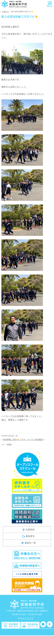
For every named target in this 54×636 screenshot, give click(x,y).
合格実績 (30, 529)
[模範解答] (27, 516)
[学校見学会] (30, 625)
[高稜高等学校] (14, 4)
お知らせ (5, 12)
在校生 (9, 444)
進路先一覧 (30, 543)
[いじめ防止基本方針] (27, 574)
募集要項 (30, 536)
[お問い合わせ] (43, 625)
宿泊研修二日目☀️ (11, 439)
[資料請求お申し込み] (27, 485)
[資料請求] (11, 625)
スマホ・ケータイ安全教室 (31, 439)
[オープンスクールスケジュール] (27, 464)
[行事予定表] (27, 501)
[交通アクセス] (50, 625)
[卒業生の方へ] (27, 554)
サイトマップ (26, 618)
